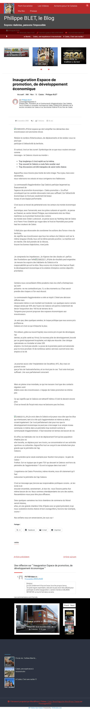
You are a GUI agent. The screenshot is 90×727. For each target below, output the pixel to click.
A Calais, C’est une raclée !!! (68, 37)
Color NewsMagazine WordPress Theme (63, 701)
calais (16, 542)
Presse (33, 11)
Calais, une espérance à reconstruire (41, 37)
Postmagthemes (45, 703)
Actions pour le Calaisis (65, 6)
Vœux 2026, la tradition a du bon (72, 60)
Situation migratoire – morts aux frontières (38, 621)
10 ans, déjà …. (41, 64)
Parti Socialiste (25, 6)
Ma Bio (21, 11)
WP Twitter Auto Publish (35, 708)
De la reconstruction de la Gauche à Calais (16, 53)
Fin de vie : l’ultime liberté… (25, 658)
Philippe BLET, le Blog (29, 18)
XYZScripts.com (57, 708)
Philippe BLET (27, 100)
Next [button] (72, 605)
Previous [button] (68, 605)
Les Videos (43, 6)
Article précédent (21, 557)
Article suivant (69, 557)
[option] (41, 36)
